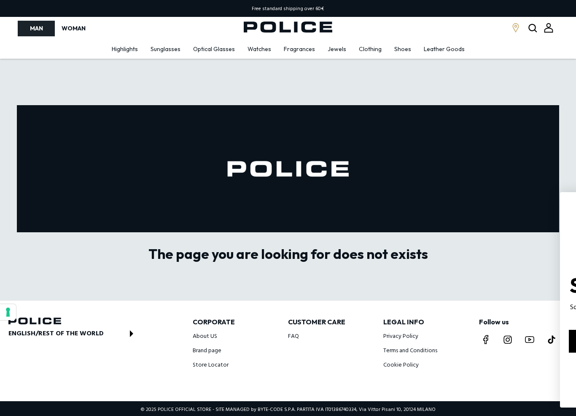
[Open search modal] (533, 28)
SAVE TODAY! (501, 341)
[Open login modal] (548, 28)
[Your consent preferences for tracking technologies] (8, 312)
